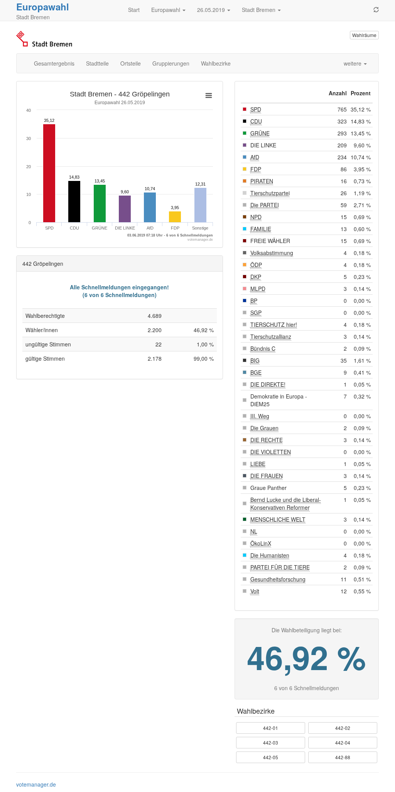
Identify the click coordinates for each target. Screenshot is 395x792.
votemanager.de (36, 784)
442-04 (342, 742)
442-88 (342, 757)
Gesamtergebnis (54, 63)
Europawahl (42, 6)
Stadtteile (97, 63)
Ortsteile (130, 63)
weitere (353, 63)
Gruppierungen (170, 63)
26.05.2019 (211, 10)
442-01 (270, 727)
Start (134, 10)
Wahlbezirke (216, 63)
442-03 (270, 742)
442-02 (342, 727)
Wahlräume (364, 35)
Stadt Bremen (259, 10)
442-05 (270, 757)
